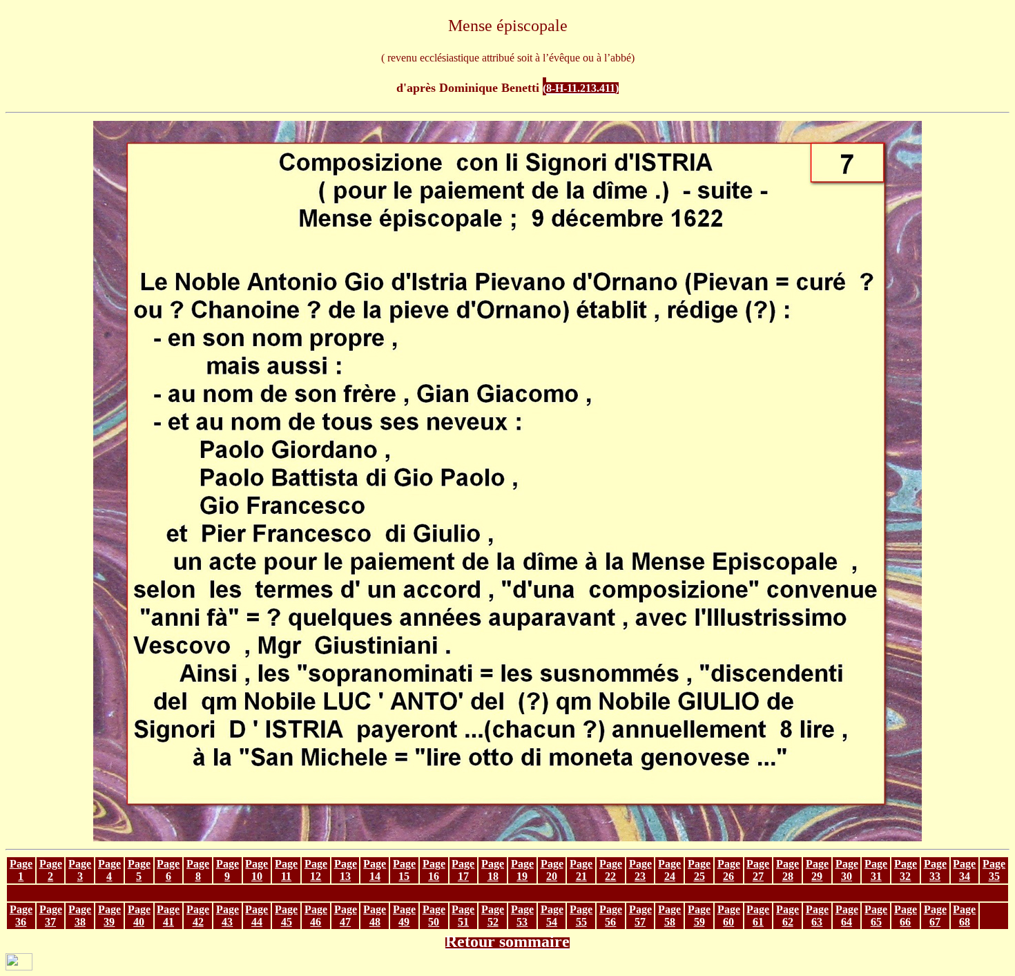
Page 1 (21, 870)
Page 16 (434, 870)
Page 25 (699, 870)
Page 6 (168, 870)
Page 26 (728, 870)
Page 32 (905, 870)
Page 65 (875, 915)
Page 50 (434, 915)
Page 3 (79, 870)
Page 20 (552, 870)
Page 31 (875, 870)
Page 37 (50, 915)
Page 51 (463, 915)
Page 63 (817, 915)
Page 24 (669, 870)
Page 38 (79, 915)
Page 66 (905, 915)
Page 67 (935, 915)
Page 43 (227, 915)
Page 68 (964, 915)
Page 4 (109, 870)
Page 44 (256, 915)
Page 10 (256, 870)
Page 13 (345, 870)
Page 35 (994, 870)
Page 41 (168, 915)
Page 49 (404, 915)
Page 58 (669, 915)
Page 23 (640, 870)
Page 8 (197, 870)
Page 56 (610, 915)
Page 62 (787, 915)
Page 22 (610, 870)
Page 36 (21, 915)
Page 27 (757, 870)
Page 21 (581, 870)
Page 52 (492, 915)
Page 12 (315, 870)
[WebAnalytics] (19, 967)
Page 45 (286, 915)
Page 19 (522, 870)
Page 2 (50, 870)
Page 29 (817, 870)
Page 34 (964, 870)
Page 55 (581, 915)
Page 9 (227, 870)
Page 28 (787, 870)
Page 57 (640, 915)
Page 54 (552, 915)
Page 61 (757, 915)
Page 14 (374, 870)
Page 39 (109, 915)
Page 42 (197, 915)
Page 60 (728, 915)
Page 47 (345, 915)
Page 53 (522, 915)
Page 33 (935, 870)
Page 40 (139, 915)
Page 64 (846, 915)
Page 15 (404, 870)
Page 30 (846, 870)
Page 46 (315, 915)
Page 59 (699, 915)
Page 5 (139, 870)
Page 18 (492, 870)
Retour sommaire (507, 941)
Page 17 (463, 870)
